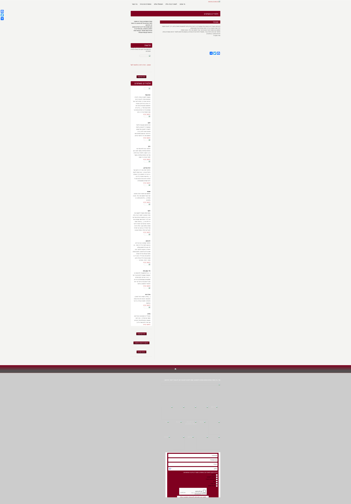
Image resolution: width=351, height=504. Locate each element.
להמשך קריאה (146, 114)
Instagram (144, 34)
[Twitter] (2, 15)
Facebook (147, 34)
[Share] (2, 18)
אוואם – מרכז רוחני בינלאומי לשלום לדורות (138, 57)
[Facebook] (2, 11)
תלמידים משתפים (142, 83)
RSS (150, 34)
